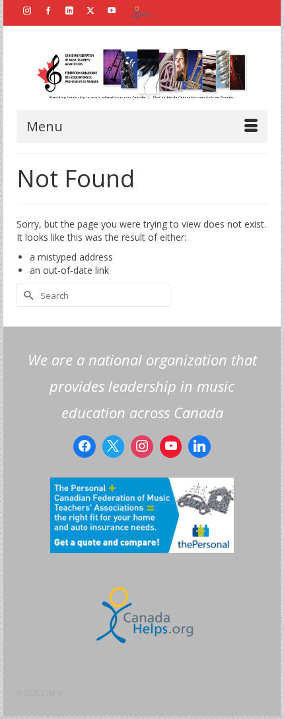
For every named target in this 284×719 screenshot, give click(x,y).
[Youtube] (171, 446)
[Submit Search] (26, 295)
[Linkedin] (199, 446)
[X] (113, 446)
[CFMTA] (142, 74)
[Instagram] (142, 446)
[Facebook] (84, 446)
